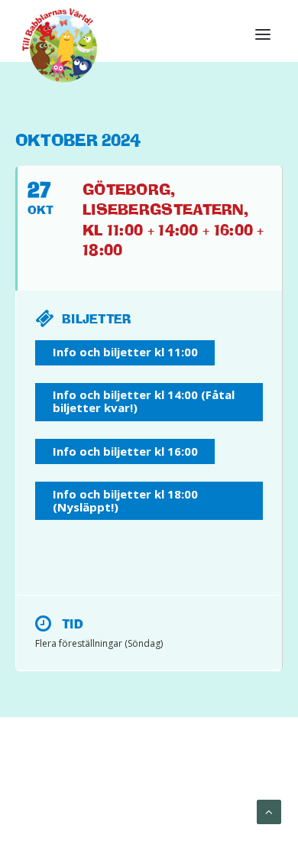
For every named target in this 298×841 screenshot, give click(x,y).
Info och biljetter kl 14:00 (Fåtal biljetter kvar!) (144, 401)
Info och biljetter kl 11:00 (125, 351)
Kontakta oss (150, 796)
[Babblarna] (60, 44)
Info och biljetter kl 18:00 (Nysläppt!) (125, 500)
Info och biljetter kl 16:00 (125, 451)
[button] (263, 34)
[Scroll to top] (269, 811)
